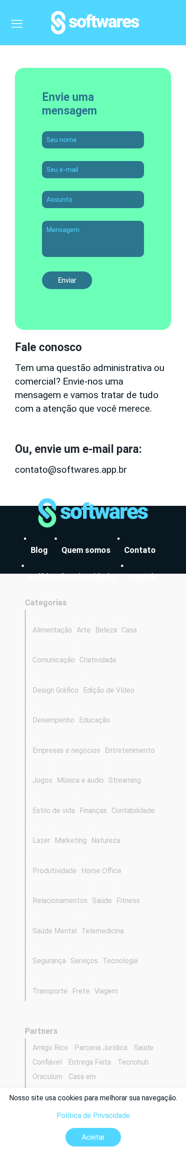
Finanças (93, 810)
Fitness (128, 900)
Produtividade (55, 870)
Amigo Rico (50, 1047)
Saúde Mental (55, 931)
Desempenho (53, 720)
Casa (129, 630)
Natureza (105, 840)
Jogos (42, 780)
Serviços (84, 960)
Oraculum (47, 1076)
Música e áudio (80, 780)
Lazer (41, 840)
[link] (93, 513)
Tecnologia (120, 960)
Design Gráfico (56, 690)
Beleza (106, 630)
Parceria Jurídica (100, 1047)
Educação (94, 720)
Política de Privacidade (93, 1115)
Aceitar (93, 1137)
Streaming (124, 780)
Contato (140, 550)
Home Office (101, 870)
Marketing (71, 840)
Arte (84, 630)
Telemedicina (102, 931)
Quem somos (86, 550)
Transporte (50, 991)
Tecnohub (133, 1062)
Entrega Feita (89, 1062)
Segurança (49, 960)
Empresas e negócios (66, 750)
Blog (39, 550)
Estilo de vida (54, 810)
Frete (81, 991)
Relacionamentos (60, 900)
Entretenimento (130, 750)
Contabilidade (133, 810)
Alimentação (52, 630)
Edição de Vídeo (109, 690)
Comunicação (54, 660)
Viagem (106, 991)
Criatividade (97, 660)
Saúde (102, 900)
